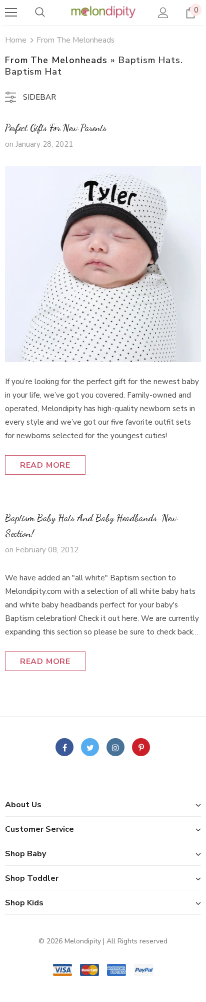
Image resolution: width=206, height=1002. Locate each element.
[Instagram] (115, 747)
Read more (45, 465)
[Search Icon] (40, 13)
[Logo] (103, 12)
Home (15, 40)
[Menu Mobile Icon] (11, 13)
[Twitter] (90, 747)
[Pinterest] (141, 747)
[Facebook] (65, 747)
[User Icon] (163, 13)
